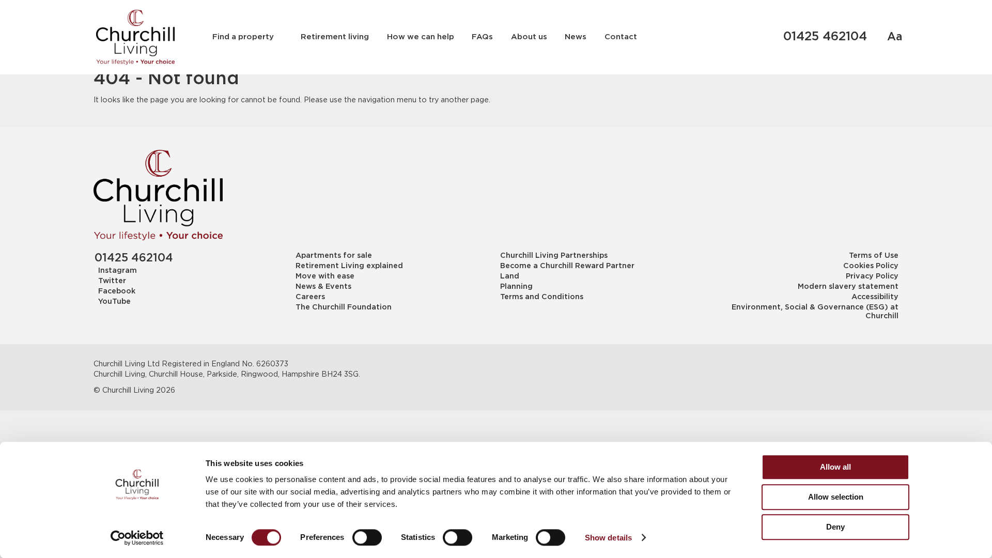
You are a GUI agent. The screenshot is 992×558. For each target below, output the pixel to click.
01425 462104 (825, 37)
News (575, 37)
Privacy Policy (872, 276)
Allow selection (835, 496)
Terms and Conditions (541, 297)
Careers (310, 297)
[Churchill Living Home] (135, 37)
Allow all (835, 466)
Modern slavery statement (848, 287)
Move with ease (325, 276)
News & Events (323, 287)
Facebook (116, 291)
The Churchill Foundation (344, 307)
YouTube (114, 302)
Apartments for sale (334, 256)
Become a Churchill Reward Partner (567, 266)
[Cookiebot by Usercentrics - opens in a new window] (137, 538)
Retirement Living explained (349, 266)
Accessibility (874, 297)
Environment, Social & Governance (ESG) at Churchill (815, 311)
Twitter (112, 281)
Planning (516, 287)
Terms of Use (873, 256)
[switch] (367, 537)
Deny (835, 526)
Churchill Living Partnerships (554, 256)
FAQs (482, 37)
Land (509, 276)
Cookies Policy (870, 266)
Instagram (117, 271)
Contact (621, 37)
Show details (608, 537)
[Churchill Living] (158, 195)
